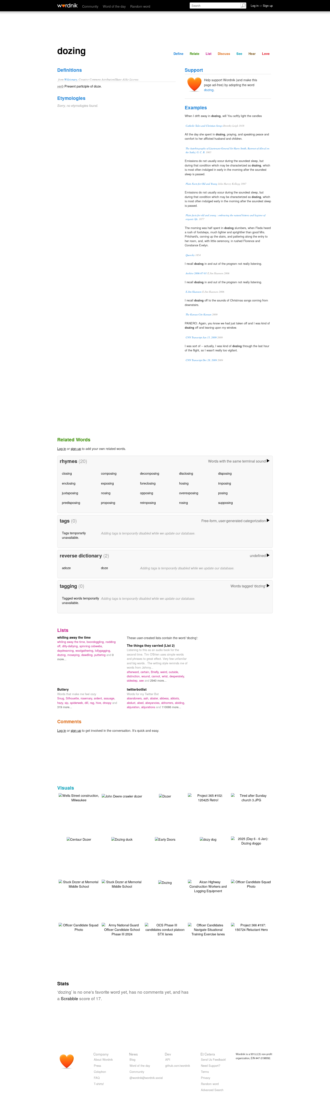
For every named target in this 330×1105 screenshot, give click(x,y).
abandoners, (135, 698)
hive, (99, 703)
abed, (141, 703)
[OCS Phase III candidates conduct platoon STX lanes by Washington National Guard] (165, 929)
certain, (146, 672)
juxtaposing (70, 492)
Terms (205, 1071)
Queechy (190, 255)
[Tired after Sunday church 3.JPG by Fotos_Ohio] (251, 797)
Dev (168, 1053)
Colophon (100, 1071)
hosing (184, 483)
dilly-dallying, (70, 646)
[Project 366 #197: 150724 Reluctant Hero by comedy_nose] (251, 926)
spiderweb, (77, 703)
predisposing (71, 502)
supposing (225, 502)
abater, (155, 698)
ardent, (99, 698)
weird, (164, 672)
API (167, 1059)
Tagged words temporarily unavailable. (80, 600)
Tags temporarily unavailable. (74, 535)
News (133, 1053)
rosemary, (87, 698)
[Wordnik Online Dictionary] (67, 5)
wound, (146, 676)
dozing (208, 89)
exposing (107, 483)
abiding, (180, 703)
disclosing (186, 473)
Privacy (205, 1078)
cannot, (157, 676)
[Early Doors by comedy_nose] (165, 838)
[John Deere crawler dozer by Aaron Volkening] (122, 795)
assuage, (109, 698)
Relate (194, 53)
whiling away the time (74, 637)
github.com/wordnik (177, 1065)
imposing (224, 483)
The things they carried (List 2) (151, 645)
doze (104, 567)
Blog (132, 1059)
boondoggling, (96, 642)
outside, (174, 672)
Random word (140, 6)
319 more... (64, 707)
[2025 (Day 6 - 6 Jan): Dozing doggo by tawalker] (251, 840)
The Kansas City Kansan (198, 314)
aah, (146, 698)
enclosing (68, 483)
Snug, (61, 698)
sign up (76, 448)
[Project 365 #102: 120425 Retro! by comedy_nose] (208, 797)
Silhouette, (73, 698)
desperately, (177, 676)
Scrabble (69, 998)
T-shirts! (99, 1084)
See (239, 53)
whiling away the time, (72, 642)
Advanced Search (212, 1090)
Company (101, 1053)
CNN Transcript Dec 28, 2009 (201, 360)
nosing (105, 492)
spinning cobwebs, (91, 646)
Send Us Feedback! (213, 1059)
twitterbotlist (137, 689)
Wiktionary (70, 79)
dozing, (62, 655)
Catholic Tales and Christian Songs (204, 125)
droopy (107, 703)
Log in (61, 448)
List (208, 53)
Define (178, 53)
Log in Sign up (262, 5)
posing (223, 492)
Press (97, 1065)
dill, (87, 703)
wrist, (165, 676)
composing (109, 473)
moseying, (74, 655)
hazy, (61, 703)
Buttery (63, 689)
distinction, (134, 676)
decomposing (149, 473)
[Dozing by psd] (165, 882)
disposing (225, 473)
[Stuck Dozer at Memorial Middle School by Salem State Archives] (79, 883)
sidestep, (133, 680)
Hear (252, 53)
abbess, (165, 698)
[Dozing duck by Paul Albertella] (121, 838)
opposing (146, 492)
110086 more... (171, 707)
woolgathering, (85, 650)
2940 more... (158, 680)
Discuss (224, 53)
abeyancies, (153, 703)
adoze (66, 567)
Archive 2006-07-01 (196, 273)
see (142, 680)
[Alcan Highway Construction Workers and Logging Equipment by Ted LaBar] (208, 885)
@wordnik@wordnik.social (146, 1078)
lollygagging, (103, 650)
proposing (108, 502)
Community (90, 6)
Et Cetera (207, 1053)
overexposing (188, 492)
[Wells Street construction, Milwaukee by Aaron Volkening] (79, 797)
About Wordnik (103, 1059)
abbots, (175, 698)
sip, (67, 703)
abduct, (132, 703)
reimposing (148, 502)
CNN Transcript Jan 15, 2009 (201, 337)
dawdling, (87, 655)
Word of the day (114, 6)
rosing (183, 502)
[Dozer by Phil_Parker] (165, 795)
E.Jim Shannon (194, 291)
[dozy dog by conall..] (208, 838)
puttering (100, 655)
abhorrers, (168, 703)
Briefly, (155, 672)
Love (266, 53)
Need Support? (210, 1065)
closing (67, 473)
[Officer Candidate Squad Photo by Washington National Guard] (251, 883)
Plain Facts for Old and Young (201, 183)
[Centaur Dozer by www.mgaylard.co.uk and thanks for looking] (79, 838)
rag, (93, 703)
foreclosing (148, 483)
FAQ (97, 1078)
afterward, (134, 672)
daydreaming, (66, 650)
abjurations (148, 707)
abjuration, (134, 707)
